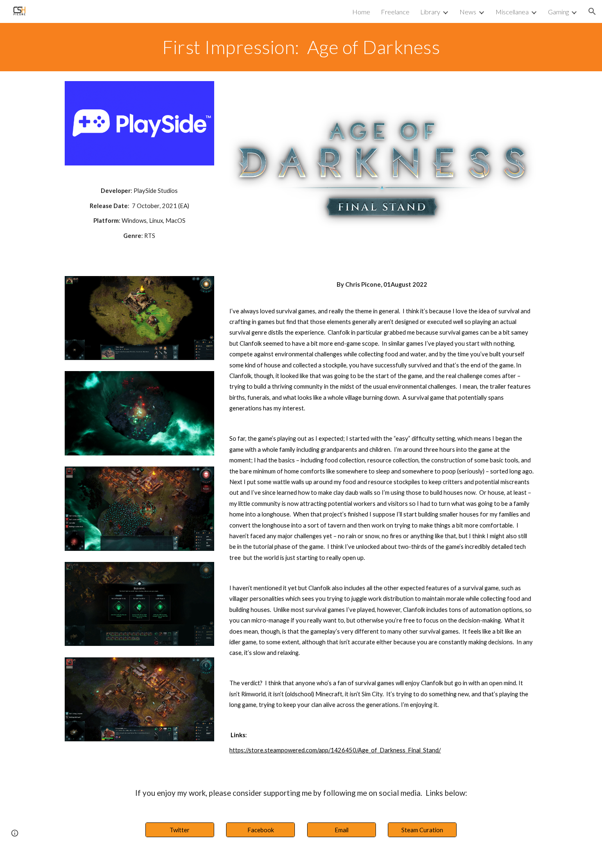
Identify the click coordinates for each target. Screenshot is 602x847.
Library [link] (430, 12)
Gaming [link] (558, 12)
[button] (592, 11)
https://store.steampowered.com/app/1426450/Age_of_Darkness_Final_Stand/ (335, 750)
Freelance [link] (395, 12)
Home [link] (361, 12)
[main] (301, 47)
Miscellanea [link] (512, 12)
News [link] (467, 12)
